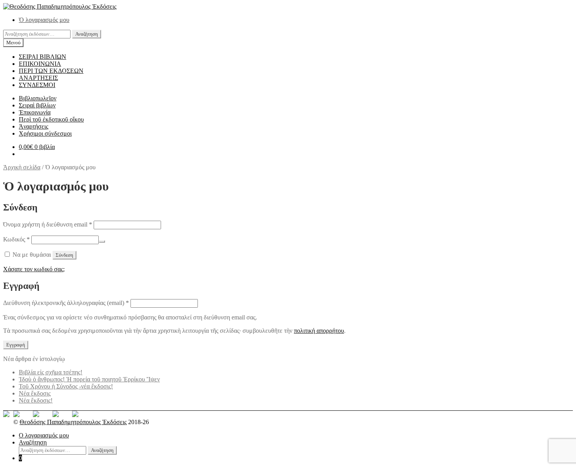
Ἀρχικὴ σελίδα (21, 167)
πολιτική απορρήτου (319, 330)
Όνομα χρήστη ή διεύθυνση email (47, 224)
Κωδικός (16, 239)
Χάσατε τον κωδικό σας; (34, 269)
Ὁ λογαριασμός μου (44, 19)
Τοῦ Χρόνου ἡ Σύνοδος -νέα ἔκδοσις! (66, 386)
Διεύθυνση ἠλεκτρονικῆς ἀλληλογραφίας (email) (66, 302)
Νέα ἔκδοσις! (36, 400)
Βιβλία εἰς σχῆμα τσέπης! (50, 372)
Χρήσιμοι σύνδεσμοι (45, 133)
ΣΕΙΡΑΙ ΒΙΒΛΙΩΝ (42, 56)
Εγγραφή (15, 345)
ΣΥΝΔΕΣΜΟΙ (37, 85)
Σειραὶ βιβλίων (37, 105)
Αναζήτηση (86, 34)
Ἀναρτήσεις (33, 126)
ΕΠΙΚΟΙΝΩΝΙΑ (40, 63)
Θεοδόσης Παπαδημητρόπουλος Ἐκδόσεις (73, 422)
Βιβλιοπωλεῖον (37, 98)
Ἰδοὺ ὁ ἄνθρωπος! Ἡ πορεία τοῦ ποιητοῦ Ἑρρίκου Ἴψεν (89, 379)
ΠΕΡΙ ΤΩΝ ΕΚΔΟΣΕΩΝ (51, 70)
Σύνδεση (64, 255)
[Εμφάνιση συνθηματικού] (102, 241)
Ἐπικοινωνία (35, 112)
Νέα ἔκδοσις (35, 393)
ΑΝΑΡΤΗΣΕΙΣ (38, 77)
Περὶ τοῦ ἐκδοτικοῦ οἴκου (51, 119)
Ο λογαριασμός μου (44, 435)
